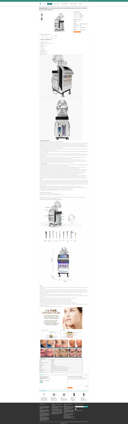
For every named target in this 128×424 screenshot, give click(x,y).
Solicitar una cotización (80, 0)
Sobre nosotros (56, 3)
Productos (49, 3)
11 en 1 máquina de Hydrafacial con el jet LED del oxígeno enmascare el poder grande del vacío (69, 415)
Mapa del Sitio (80, 410)
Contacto (80, 3)
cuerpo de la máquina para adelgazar (56, 405)
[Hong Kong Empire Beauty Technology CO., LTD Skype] (40, 382)
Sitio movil (77, 411)
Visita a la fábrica (64, 3)
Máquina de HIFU (43, 404)
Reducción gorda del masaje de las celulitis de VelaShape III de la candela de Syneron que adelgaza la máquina (57, 410)
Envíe (86, 406)
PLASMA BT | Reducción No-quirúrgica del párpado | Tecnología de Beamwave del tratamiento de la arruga (69, 417)
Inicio (45, 3)
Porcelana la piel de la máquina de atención (54, 421)
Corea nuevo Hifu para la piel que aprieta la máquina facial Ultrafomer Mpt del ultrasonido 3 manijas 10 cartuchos (44, 407)
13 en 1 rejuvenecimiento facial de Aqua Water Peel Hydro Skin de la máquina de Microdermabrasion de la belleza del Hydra (64, 400)
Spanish (87, 0)
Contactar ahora (77, 31)
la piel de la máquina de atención (51, 6)
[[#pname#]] (59, 21)
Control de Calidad (73, 3)
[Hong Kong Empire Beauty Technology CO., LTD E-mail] (42, 382)
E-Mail (76, 410)
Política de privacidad (43, 421)
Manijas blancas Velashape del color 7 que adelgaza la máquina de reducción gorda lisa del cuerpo (57, 407)
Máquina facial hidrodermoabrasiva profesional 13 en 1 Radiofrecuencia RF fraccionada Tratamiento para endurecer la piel (54, 400)
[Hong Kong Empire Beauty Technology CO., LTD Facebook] (75, 409)
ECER (66, 423)
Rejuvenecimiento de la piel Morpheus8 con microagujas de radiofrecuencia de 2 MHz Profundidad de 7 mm (74, 400)
